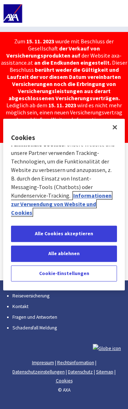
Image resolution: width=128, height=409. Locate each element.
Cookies (64, 381)
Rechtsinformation (75, 363)
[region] (64, 205)
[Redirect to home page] (33, 13)
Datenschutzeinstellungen (38, 372)
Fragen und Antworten (34, 317)
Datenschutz (80, 372)
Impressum (43, 363)
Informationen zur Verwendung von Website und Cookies (61, 204)
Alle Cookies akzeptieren (64, 234)
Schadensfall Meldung (34, 328)
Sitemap (104, 372)
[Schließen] (115, 127)
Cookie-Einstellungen (64, 273)
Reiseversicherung (30, 296)
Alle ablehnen (64, 253)
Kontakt (20, 306)
